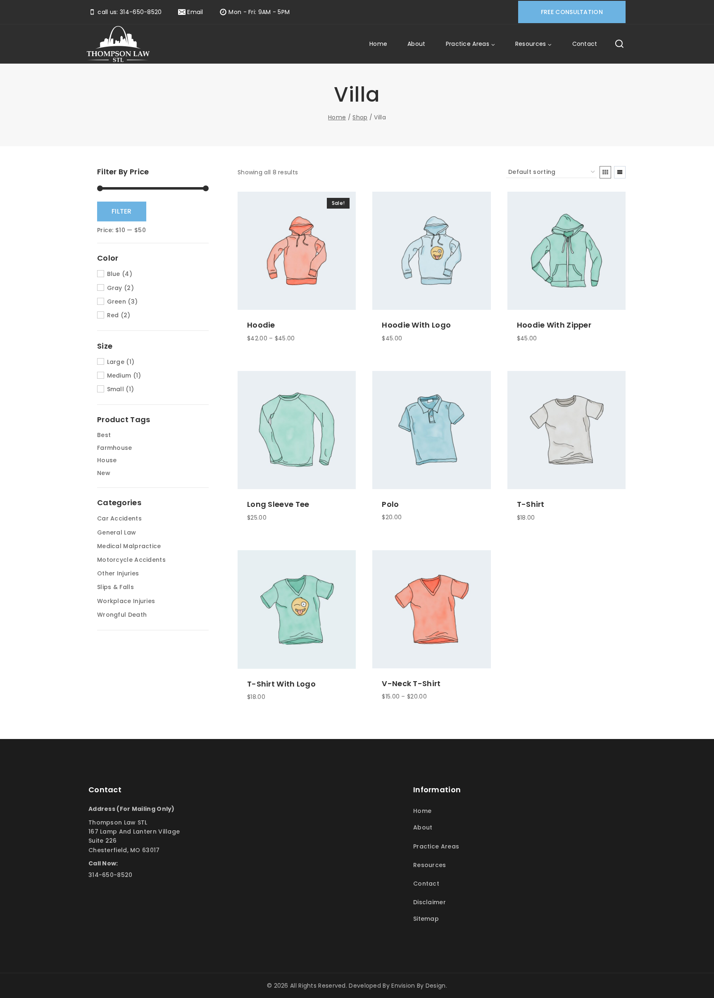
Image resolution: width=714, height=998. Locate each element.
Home (378, 44)
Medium (119, 375)
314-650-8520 (110, 875)
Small (115, 389)
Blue (113, 274)
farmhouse (114, 448)
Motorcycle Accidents (131, 560)
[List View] (620, 172)
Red (113, 315)
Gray (114, 288)
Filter (122, 211)
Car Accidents (119, 518)
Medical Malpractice (129, 546)
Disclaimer (429, 902)
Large (115, 362)
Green (116, 301)
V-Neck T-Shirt (411, 683)
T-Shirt (531, 504)
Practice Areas (436, 846)
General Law (116, 532)
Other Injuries (118, 573)
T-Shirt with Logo (281, 684)
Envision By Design (418, 985)
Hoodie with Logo (416, 325)
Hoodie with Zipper (554, 325)
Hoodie (261, 325)
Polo (390, 504)
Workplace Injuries (126, 601)
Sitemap (426, 919)
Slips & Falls (115, 587)
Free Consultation (572, 12)
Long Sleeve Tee (278, 504)
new (103, 473)
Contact (584, 44)
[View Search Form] (619, 44)
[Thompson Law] (118, 44)
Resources (429, 865)
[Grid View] (605, 172)
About (416, 44)
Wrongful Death (122, 615)
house (107, 460)
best (104, 435)
